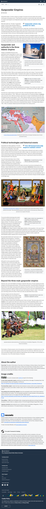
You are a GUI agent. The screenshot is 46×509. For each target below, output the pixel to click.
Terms (15, 492)
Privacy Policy (26, 502)
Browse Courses (5, 459)
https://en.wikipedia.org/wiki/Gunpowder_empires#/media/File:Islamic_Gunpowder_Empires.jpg (21, 383)
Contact (23, 492)
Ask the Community (5, 479)
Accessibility (4, 492)
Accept (6, 506)
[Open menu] (44, 1)
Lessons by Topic (5, 460)
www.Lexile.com (31, 445)
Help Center (4, 478)
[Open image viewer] (34, 51)
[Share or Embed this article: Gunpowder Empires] (43, 5)
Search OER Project (5, 462)
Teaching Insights (5, 471)
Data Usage (10, 492)
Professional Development (7, 469)
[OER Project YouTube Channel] (5, 485)
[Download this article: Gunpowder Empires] (41, 5)
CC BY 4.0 (20, 377)
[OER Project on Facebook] (2, 485)
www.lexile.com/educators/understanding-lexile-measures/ (16, 422)
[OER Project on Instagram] (7, 485)
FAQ (2, 476)
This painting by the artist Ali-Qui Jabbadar (11, 208)
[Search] (40, 1)
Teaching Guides (5, 467)
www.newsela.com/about (21, 424)
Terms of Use (18, 502)
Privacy (18, 492)
